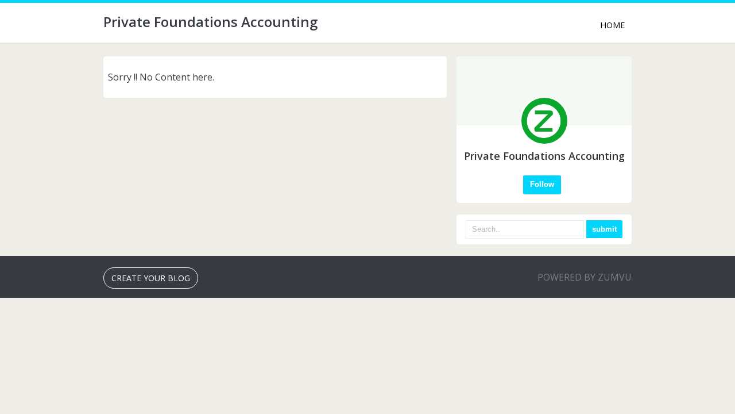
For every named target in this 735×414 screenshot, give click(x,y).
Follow (542, 184)
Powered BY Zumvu (584, 277)
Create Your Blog (150, 278)
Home (612, 25)
